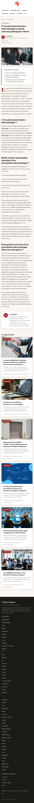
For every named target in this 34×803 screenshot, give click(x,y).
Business (4, 637)
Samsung (4, 699)
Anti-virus (5, 684)
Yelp (3, 793)
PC (3, 660)
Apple (3, 628)
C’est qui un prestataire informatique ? (15, 73)
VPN (3, 761)
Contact (4, 779)
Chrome (4, 714)
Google (4, 672)
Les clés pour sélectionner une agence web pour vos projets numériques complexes (14, 488)
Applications (5, 619)
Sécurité (20, 13)
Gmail (3, 689)
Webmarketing (15, 10)
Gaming (24, 10)
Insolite (12, 13)
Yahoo (3, 743)
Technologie (5, 767)
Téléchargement (6, 729)
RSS (3, 785)
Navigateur (5, 764)
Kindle (4, 723)
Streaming (5, 10)
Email (3, 740)
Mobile (4, 702)
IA (25, 13)
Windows (4, 657)
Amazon (4, 720)
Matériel (4, 666)
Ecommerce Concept (12, 790)
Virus (3, 705)
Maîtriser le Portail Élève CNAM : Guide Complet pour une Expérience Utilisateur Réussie (15, 444)
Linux (3, 640)
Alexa (3, 752)
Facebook (4, 687)
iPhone (4, 711)
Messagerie (5, 708)
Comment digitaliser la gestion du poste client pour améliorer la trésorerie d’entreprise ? (14, 362)
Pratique (5, 13)
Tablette (4, 669)
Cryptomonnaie (6, 681)
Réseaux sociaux (6, 737)
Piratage (4, 663)
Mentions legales (6, 782)
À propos (27, 326)
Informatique (10, 19)
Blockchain (5, 755)
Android (4, 732)
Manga (4, 746)
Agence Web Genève (24, 790)
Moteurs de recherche (8, 646)
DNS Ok (4, 790)
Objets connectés (6, 717)
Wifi (3, 625)
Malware (4, 678)
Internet (4, 749)
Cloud (3, 675)
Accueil (3, 19)
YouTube (4, 758)
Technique (5, 631)
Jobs (3, 654)
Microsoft (4, 692)
